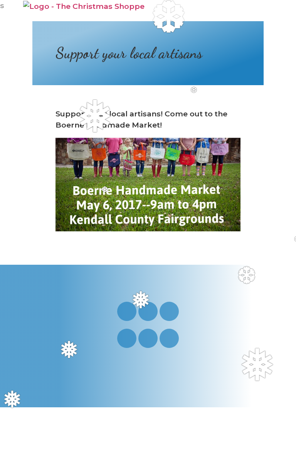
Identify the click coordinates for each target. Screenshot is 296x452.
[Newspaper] (169, 338)
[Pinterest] (126, 338)
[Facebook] (169, 311)
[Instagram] (126, 311)
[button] (264, 10)
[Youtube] (148, 311)
